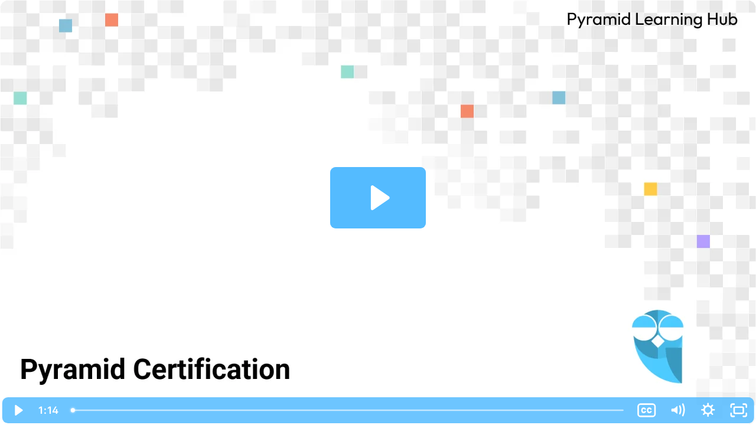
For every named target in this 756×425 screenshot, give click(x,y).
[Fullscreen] (739, 410)
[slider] (348, 410)
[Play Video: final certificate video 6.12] (378, 197)
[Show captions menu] (646, 410)
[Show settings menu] (708, 410)
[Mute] (677, 410)
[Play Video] (17, 410)
